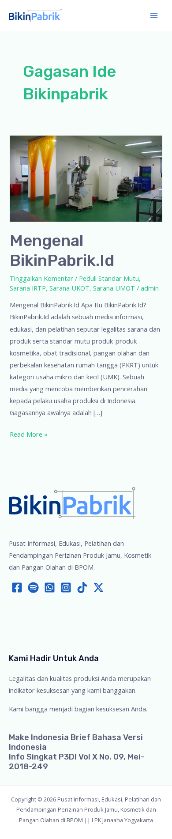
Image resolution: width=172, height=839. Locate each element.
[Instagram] (66, 587)
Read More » (29, 434)
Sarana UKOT (69, 287)
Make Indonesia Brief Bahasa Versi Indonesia (76, 742)
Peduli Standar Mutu (109, 278)
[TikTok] (82, 587)
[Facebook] (17, 587)
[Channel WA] (49, 587)
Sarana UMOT (114, 287)
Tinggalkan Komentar (41, 278)
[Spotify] (33, 587)
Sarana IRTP (28, 287)
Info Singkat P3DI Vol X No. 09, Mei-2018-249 (76, 761)
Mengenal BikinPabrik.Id (62, 250)
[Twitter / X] (98, 587)
